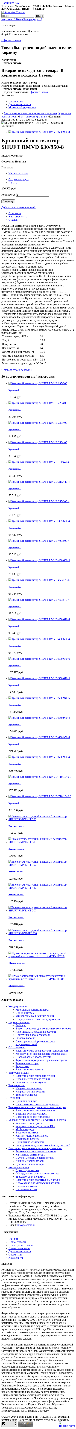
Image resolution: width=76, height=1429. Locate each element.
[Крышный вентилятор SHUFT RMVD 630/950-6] (39, 737)
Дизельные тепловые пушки (33, 1078)
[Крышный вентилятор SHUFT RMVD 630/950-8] (39, 131)
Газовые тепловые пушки (31, 1082)
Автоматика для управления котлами (38, 1182)
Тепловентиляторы (27, 1063)
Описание (14, 213)
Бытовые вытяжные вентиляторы (36, 1151)
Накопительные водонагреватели (36, 1031)
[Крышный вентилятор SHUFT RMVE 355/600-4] (38, 501)
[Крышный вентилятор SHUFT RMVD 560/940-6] (39, 697)
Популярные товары (20, 1245)
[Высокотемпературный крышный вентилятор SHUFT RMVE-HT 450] (41, 887)
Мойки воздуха (25, 1129)
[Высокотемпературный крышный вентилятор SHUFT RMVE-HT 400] (41, 864)
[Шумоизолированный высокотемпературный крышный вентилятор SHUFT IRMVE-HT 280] (41, 956)
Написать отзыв (18, 173)
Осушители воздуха (28, 1138)
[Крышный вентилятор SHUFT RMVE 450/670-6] (38, 579)
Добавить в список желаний (18, 207)
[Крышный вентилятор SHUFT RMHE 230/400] (37, 422)
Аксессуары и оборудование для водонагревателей (35, 1043)
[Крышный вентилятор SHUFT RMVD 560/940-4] (39, 717)
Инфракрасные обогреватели (33, 1056)
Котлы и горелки (18, 1167)
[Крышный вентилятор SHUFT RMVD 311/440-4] (39, 481)
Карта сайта (15, 1257)
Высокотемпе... (16, 826)
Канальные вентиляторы (30, 1154)
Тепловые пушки (18, 1072)
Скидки (13, 1238)
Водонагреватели (19, 1022)
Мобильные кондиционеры (32, 1009)
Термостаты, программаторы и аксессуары (41, 1060)
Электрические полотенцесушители (37, 1104)
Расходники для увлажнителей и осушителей (43, 1145)
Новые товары (17, 1241)
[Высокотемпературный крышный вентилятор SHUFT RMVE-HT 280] (41, 819)
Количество (8, 194)
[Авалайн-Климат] (13, 12)
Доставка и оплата (19, 104)
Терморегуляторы (26, 1094)
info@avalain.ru (26, 1224)
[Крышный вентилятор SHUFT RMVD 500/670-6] (39, 658)
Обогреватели (16, 1047)
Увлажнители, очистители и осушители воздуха (37, 1119)
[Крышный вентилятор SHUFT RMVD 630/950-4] (39, 756)
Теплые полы (16, 1085)
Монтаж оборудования (22, 107)
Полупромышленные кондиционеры (38, 1019)
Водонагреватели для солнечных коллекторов (43, 1028)
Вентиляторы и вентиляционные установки (30, 113)
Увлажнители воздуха (29, 1123)
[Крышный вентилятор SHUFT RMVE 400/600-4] (38, 540)
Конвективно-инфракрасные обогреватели (41, 1053)
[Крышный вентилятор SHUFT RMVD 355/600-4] (39, 520)
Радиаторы (22, 1066)
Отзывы (13, 219)
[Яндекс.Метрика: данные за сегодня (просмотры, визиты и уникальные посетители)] (67, 1424)
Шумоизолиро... (16, 963)
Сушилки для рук (26, 1101)
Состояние (8, 161)
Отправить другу (18, 179)
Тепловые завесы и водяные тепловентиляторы (37, 1107)
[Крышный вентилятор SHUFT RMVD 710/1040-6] (39, 796)
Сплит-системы (25, 1012)
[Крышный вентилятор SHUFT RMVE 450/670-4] (38, 599)
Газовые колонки (26, 1037)
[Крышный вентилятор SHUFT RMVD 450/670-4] (39, 638)
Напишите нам (10, 2)
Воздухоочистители (27, 1132)
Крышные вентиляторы (30, 1160)
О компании (15, 101)
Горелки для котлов (27, 1170)
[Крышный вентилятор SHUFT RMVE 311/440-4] (38, 461)
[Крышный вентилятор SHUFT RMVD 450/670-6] (39, 619)
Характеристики (18, 216)
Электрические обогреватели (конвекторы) (42, 1050)
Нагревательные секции (30, 1091)
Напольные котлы (26, 1186)
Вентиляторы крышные (33, 116)
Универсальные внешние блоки (35, 1015)
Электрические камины (30, 1069)
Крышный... (14, 390)
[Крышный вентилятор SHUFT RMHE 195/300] (37, 383)
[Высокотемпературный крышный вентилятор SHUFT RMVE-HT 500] (41, 910)
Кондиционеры (17, 1006)
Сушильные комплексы (30, 1141)
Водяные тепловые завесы (31, 1113)
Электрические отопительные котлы (38, 1179)
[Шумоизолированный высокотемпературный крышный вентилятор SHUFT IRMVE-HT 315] (41, 978)
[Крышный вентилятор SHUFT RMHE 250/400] (37, 442)
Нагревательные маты (29, 1088)
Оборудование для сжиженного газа (37, 1173)
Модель (6, 155)
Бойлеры (21, 1025)
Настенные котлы (26, 1189)
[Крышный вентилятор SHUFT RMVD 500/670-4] (39, 678)
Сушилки (14, 1097)
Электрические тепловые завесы (35, 1110)
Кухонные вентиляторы (30, 1164)
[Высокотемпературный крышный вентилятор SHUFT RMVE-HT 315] (41, 842)
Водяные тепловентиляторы (33, 1116)
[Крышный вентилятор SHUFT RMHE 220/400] (37, 402)
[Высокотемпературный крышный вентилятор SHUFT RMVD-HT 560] (41, 933)
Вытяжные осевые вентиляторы (35, 1157)
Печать (12, 182)
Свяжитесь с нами (19, 1248)
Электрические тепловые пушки (35, 1075)
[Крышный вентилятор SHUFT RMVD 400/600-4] (39, 560)
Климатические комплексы (32, 1135)
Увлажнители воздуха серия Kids (35, 1126)
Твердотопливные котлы (30, 1176)
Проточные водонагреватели (33, 1034)
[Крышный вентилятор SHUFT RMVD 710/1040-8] (39, 776)
